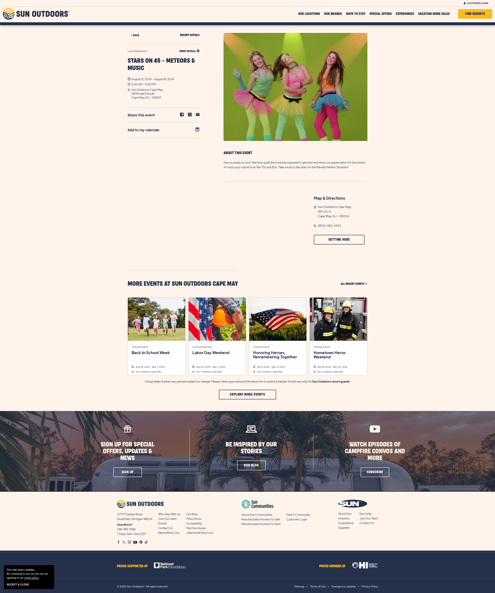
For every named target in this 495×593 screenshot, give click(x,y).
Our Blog (192, 514)
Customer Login (477, 3)
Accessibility (194, 523)
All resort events (354, 283)
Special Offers (381, 13)
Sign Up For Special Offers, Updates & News (127, 451)
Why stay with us (169, 514)
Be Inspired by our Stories (251, 448)
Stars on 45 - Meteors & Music (161, 64)
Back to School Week (151, 353)
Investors (344, 518)
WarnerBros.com (169, 533)
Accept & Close (18, 584)
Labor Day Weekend (211, 353)
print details (187, 51)
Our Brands (333, 13)
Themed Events (140, 346)
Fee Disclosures (196, 528)
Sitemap (299, 586)
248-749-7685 (126, 529)
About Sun (345, 514)
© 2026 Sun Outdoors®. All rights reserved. (142, 586)
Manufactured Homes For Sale (260, 519)
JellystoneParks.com (199, 533)
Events (162, 523)
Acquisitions (346, 523)
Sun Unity (365, 514)
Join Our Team (167, 519)
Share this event (141, 115)
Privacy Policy (370, 586)
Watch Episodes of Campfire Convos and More (375, 451)
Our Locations (309, 13)
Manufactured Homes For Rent (261, 524)
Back (136, 35)
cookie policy (31, 577)
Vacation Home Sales (434, 13)
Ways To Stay (355, 13)
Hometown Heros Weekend (330, 355)
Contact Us (165, 528)
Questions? (124, 525)
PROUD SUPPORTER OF (132, 566)
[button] (165, 94)
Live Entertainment (202, 346)
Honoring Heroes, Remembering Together (275, 355)
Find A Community (298, 515)
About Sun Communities (256, 515)
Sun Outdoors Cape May (148, 371)
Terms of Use (318, 586)
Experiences (405, 13)
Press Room (194, 519)
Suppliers (344, 528)
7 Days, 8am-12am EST (131, 534)
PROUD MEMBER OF (332, 566)
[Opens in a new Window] (174, 565)
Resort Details (190, 35)
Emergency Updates (343, 586)
